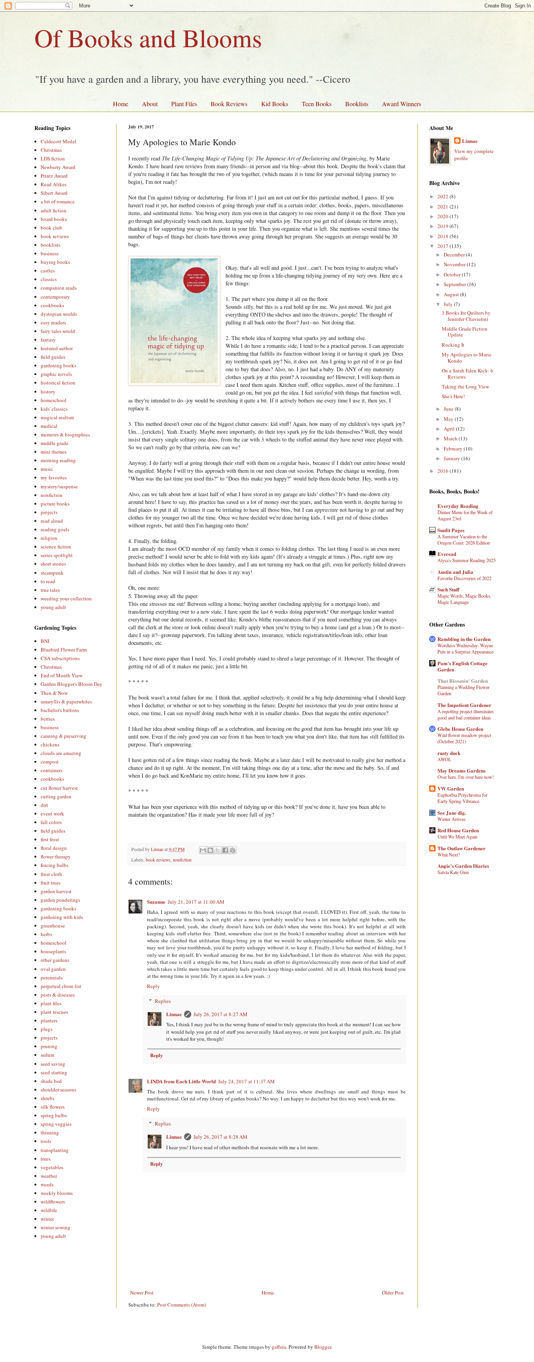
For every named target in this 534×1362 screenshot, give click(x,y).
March (451, 438)
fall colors (51, 822)
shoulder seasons (58, 1089)
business (50, 253)
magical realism (57, 417)
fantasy (48, 339)
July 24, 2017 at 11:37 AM (246, 1081)
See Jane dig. (451, 812)
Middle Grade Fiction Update (464, 331)
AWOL (444, 759)
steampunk (52, 572)
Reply (153, 986)
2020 (443, 216)
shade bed (51, 1080)
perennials (52, 977)
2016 (443, 470)
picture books (55, 503)
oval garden (53, 968)
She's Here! (453, 396)
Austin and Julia (455, 571)
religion (49, 537)
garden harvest (56, 891)
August (452, 294)
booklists (50, 244)
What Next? (448, 854)
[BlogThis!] (210, 850)
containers (52, 770)
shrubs (47, 1098)
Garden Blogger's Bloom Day (71, 683)
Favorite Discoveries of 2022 (464, 578)
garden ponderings (60, 899)
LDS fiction (53, 158)
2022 (443, 196)
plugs (46, 1029)
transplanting (55, 1150)
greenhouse (53, 925)
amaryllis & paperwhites (66, 701)
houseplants (53, 951)
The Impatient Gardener (464, 705)
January (452, 458)
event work (52, 813)
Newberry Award (58, 167)
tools (46, 1141)
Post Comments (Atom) (181, 1304)
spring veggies (56, 1123)
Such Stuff (448, 589)
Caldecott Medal (58, 141)
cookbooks (52, 305)
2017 (443, 245)
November (455, 264)
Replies (163, 1000)
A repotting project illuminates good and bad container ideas (465, 714)
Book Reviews (229, 104)
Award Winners (401, 104)
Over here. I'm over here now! (465, 777)
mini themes (53, 451)
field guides (53, 356)
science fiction (56, 546)
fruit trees (51, 882)
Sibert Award (54, 192)
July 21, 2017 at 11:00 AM (196, 901)
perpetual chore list (61, 986)
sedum (47, 1054)
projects (49, 512)
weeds (47, 1184)
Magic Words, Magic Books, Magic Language (464, 599)
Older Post (393, 1292)
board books (54, 219)
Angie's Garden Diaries (463, 865)
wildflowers (53, 1201)
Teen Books (317, 104)
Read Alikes (53, 184)
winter (47, 1218)
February (454, 448)
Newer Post (142, 1292)
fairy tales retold (58, 331)
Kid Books (274, 104)
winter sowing (55, 1227)
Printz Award (54, 175)
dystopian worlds (59, 313)
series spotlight (57, 555)
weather (49, 1175)
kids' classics (54, 408)
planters (49, 1020)
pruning (49, 1046)
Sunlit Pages (450, 530)
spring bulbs (54, 1115)
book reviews (158, 860)
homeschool (53, 400)
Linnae (174, 1014)
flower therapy (56, 856)
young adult (53, 607)
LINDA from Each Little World (181, 1081)
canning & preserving (63, 735)
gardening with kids (62, 916)
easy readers (53, 322)
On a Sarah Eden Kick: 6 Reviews (467, 373)
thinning (50, 1132)
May (449, 418)
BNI (45, 641)
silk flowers (53, 1106)
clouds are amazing (61, 753)
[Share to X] (218, 850)
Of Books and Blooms (148, 37)
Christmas (51, 149)
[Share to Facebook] (225, 850)
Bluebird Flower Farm (64, 649)
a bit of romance (58, 201)
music (47, 468)
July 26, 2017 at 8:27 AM (220, 1014)
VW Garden (450, 788)
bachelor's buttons (60, 710)
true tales (50, 589)
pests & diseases (58, 994)
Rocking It (453, 344)
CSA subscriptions (60, 658)
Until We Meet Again (457, 836)
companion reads (59, 287)
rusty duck (449, 753)
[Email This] (203, 850)
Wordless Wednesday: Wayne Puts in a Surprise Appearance (465, 648)
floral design (54, 847)
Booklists (356, 104)
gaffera (279, 1346)
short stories (53, 563)
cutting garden (56, 796)
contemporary (55, 296)
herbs (46, 934)
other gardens (55, 959)
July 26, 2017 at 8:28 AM (220, 1136)
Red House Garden (458, 830)
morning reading (58, 460)
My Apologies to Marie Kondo (466, 357)
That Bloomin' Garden (462, 680)
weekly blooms (57, 1192)
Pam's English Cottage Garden (462, 666)
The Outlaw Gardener (461, 848)
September (455, 284)
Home (120, 104)
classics (49, 279)
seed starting (54, 1072)
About (150, 104)
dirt (44, 804)
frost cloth (51, 874)
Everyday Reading (457, 505)
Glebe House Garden (460, 728)
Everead (446, 553)
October (453, 274)
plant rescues (54, 1011)
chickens (50, 744)
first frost (50, 839)
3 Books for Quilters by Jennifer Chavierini (466, 315)
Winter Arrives (451, 819)
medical (49, 425)
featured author (57, 348)
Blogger (322, 1346)
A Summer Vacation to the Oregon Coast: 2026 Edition (463, 539)
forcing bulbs (54, 865)
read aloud (52, 520)
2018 (443, 236)
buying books (55, 261)
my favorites (54, 477)
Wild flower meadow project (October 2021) (464, 738)
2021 (443, 206)
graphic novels (56, 373)
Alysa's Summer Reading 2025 (466, 560)
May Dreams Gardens (461, 770)
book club (51, 227)
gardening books (58, 365)
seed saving (53, 1063)
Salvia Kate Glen (453, 872)
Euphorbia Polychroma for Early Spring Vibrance (462, 798)
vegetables (52, 1167)
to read (48, 581)
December (455, 254)
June (449, 408)
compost (50, 761)
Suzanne (156, 901)
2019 (443, 226)
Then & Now (54, 692)
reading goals (55, 529)
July (449, 304)
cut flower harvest (59, 787)
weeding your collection (66, 598)
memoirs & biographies (65, 434)
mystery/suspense (59, 486)
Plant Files (184, 104)
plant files (51, 1003)
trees (45, 1158)
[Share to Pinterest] (233, 850)
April (450, 428)
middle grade (54, 443)
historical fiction (58, 382)
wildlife (49, 1210)
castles (48, 270)
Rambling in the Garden (464, 639)
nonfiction (182, 860)
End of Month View (61, 675)
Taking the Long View (465, 386)
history (48, 391)
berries (48, 718)
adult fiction (53, 210)
